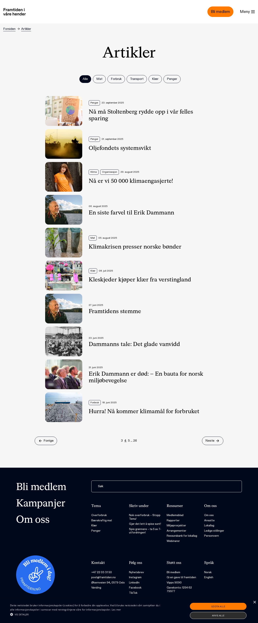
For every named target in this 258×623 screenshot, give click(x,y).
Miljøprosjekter (176, 525)
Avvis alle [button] (218, 615)
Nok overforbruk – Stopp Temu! (144, 517)
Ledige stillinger (214, 531)
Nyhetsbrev (136, 572)
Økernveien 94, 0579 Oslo (108, 582)
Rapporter (173, 520)
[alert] (129, 611)
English (208, 577)
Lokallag (209, 525)
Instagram (135, 577)
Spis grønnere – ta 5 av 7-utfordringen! (145, 531)
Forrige (49, 441)
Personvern (211, 536)
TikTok (133, 593)
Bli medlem (41, 487)
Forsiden (9, 29)
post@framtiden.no (103, 577)
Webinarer (173, 541)
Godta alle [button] (218, 606)
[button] (87, 614)
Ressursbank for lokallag (182, 536)
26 (135, 441)
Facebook (135, 588)
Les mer (116, 609)
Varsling (96, 588)
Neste (209, 441)
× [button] (254, 602)
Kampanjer (40, 504)
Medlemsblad (175, 515)
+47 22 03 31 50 (101, 572)
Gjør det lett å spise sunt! (145, 524)
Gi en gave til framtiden (181, 577)
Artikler (26, 29)
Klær (94, 525)
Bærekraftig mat (101, 520)
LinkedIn (134, 582)
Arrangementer (176, 531)
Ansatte (209, 520)
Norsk (208, 572)
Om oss (33, 520)
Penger (96, 531)
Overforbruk (99, 515)
